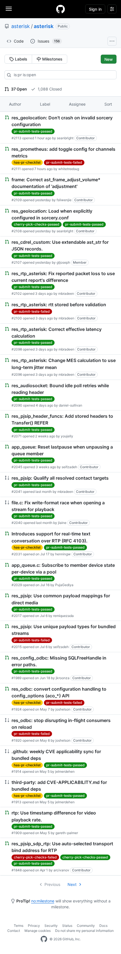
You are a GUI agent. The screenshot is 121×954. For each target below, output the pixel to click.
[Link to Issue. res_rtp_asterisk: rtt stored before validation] (60, 311)
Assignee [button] (77, 104)
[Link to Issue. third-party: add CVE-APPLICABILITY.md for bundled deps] (60, 792)
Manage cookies (37, 931)
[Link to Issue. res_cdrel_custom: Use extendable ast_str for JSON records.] (60, 252)
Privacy (34, 925)
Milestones (51, 59)
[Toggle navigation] (9, 8)
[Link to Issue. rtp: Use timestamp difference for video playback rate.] (60, 822)
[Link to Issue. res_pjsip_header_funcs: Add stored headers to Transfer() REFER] (60, 425)
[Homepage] (60, 8)
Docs (103, 925)
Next (72, 884)
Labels (20, 59)
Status (67, 925)
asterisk (20, 26)
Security (51, 925)
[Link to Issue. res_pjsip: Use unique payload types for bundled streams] (60, 636)
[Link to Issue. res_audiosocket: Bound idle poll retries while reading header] (60, 395)
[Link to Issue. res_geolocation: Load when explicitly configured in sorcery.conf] (60, 220)
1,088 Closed (49, 89)
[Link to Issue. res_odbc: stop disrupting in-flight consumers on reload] (60, 730)
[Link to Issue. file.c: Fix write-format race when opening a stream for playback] (60, 512)
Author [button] (15, 104)
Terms (18, 925)
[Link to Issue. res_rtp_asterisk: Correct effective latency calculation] (60, 339)
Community (86, 925)
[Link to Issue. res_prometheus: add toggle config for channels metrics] (60, 158)
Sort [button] (108, 104)
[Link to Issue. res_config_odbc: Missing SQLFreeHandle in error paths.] (60, 667)
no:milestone (42, 901)
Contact (13, 931)
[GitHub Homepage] (44, 939)
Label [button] (45, 104)
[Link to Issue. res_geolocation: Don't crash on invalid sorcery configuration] (60, 127)
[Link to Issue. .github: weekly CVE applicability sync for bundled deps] (60, 761)
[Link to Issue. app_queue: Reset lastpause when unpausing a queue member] (60, 456)
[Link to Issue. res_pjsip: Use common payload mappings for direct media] (60, 605)
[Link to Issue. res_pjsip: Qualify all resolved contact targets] (60, 484)
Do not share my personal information (84, 931)
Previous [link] (52, 884)
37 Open (18, 89)
